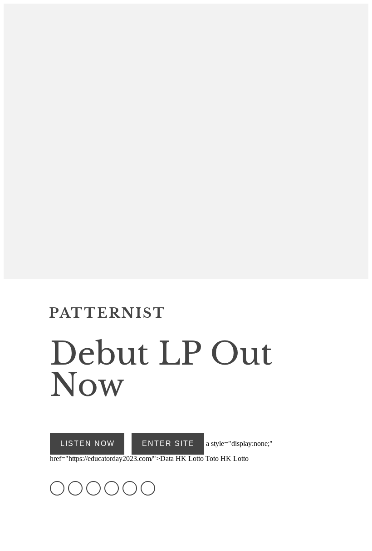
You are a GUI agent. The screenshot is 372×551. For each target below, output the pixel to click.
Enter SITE (168, 443)
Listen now (87, 443)
